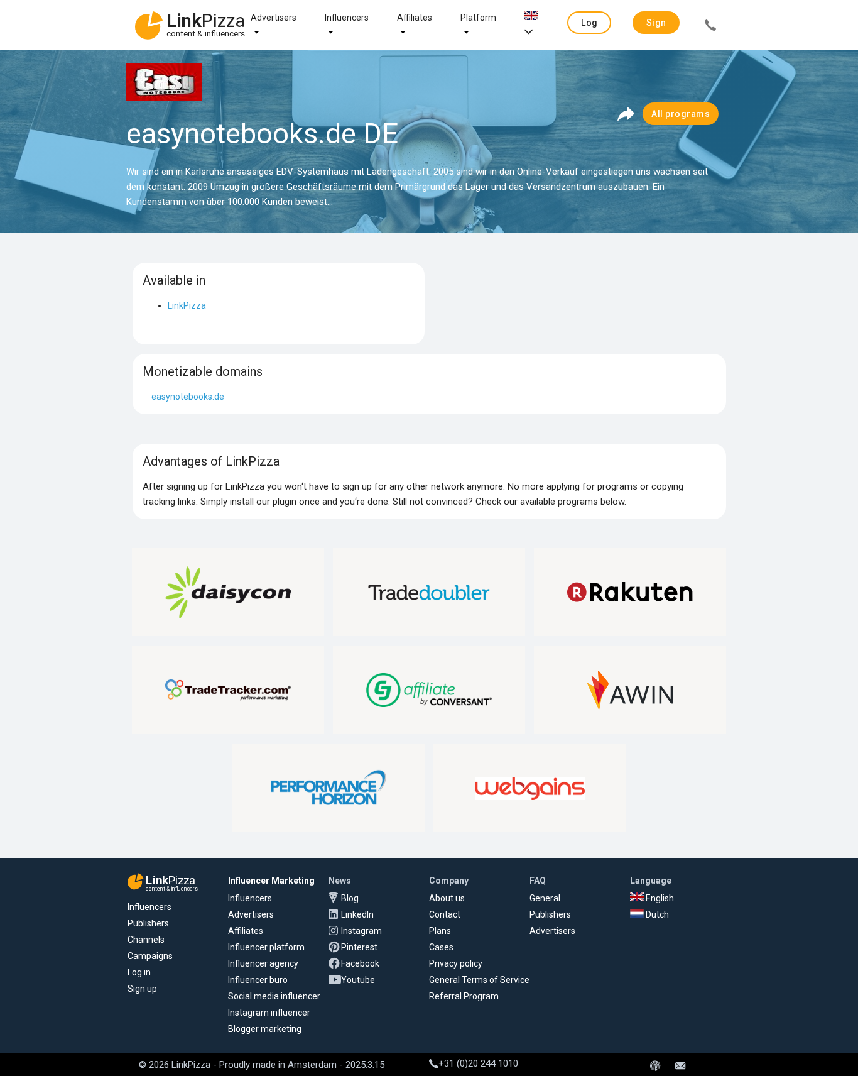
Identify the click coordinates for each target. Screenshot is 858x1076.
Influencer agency (263, 963)
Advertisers (273, 18)
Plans (440, 931)
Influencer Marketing (271, 881)
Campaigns (150, 956)
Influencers (347, 18)
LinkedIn (357, 914)
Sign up (142, 989)
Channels (146, 940)
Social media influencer (274, 996)
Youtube (358, 980)
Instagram (361, 931)
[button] (589, 22)
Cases (441, 947)
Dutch (656, 914)
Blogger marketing (264, 1029)
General (544, 898)
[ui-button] (710, 27)
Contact (444, 914)
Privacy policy (455, 963)
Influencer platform (266, 947)
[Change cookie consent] (655, 1066)
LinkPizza (187, 305)
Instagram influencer (269, 1012)
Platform (478, 18)
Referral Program (464, 996)
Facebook (360, 963)
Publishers (148, 923)
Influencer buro (258, 980)
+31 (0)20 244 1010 (478, 1063)
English (659, 898)
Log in (139, 972)
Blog (350, 898)
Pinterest (359, 947)
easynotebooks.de (187, 397)
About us (447, 898)
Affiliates (414, 18)
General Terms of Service (479, 980)
